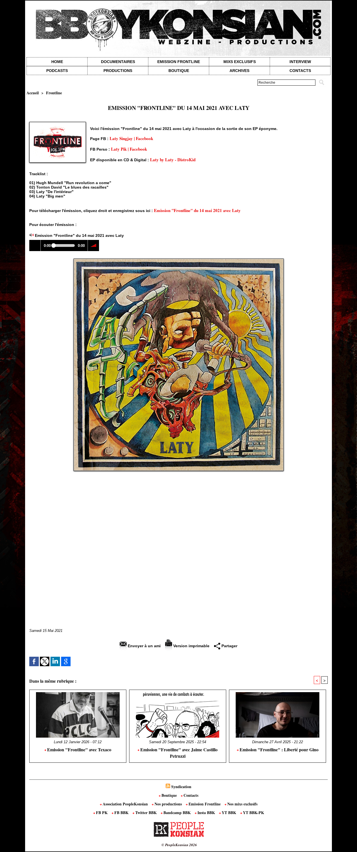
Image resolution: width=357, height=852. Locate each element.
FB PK (102, 812)
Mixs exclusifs (239, 61)
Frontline (54, 93)
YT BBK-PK (253, 812)
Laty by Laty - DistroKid (173, 160)
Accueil (32, 93)
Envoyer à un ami (144, 646)
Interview (300, 61)
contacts (300, 70)
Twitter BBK (146, 812)
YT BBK (229, 812)
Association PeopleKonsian (125, 804)
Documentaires (118, 61)
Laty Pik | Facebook (129, 149)
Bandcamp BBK (177, 812)
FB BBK (121, 812)
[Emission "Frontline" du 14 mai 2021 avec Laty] (57, 123)
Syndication (181, 787)
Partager (228, 646)
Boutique (178, 70)
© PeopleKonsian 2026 (179, 844)
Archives (239, 70)
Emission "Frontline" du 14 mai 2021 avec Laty (197, 210)
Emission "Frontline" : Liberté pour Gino (278, 749)
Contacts (190, 795)
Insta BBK (206, 812)
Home (57, 61)
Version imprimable (190, 646)
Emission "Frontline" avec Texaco (78, 749)
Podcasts (57, 70)
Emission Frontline (178, 61)
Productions (117, 70)
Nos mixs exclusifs (241, 804)
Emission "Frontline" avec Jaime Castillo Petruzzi (178, 752)
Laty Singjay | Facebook (131, 138)
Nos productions (168, 804)
